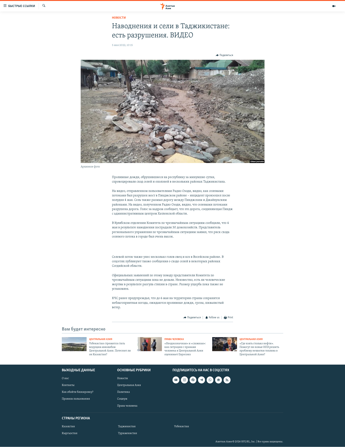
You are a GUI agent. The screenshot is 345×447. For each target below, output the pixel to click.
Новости (119, 18)
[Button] (224, 55)
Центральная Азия (100, 339)
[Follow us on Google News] (218, 379)
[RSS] (227, 379)
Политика (123, 392)
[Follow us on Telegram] (201, 379)
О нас (65, 378)
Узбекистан (181, 426)
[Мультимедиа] (333, 6)
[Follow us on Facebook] (193, 379)
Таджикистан (127, 426)
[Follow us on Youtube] (175, 379)
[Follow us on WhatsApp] (210, 379)
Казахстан (68, 426)
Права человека (174, 339)
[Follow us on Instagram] (184, 379)
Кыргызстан (69, 433)
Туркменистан (127, 433)
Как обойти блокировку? (77, 392)
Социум (122, 399)
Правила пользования (76, 399)
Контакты (68, 385)
